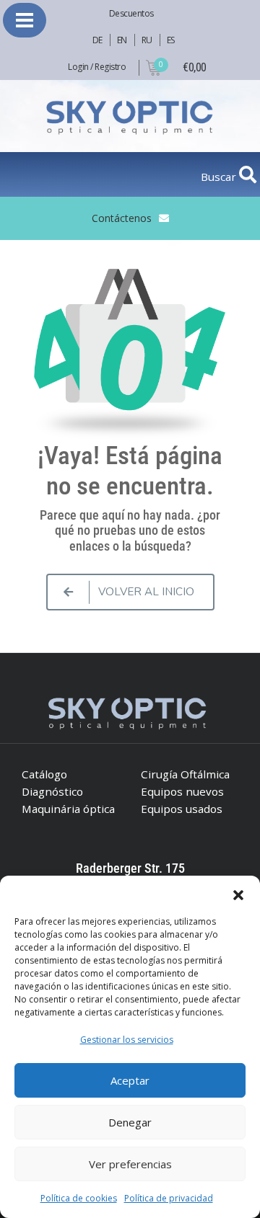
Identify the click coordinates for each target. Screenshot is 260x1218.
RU (147, 40)
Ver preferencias (130, 1164)
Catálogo (44, 774)
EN (122, 40)
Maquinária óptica (68, 808)
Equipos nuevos (182, 791)
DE (97, 40)
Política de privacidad (168, 1198)
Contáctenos (122, 218)
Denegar (130, 1122)
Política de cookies (78, 1198)
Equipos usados (181, 808)
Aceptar (130, 1080)
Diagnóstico (52, 791)
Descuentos (131, 13)
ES (171, 40)
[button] (238, 893)
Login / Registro (97, 67)
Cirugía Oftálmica (185, 774)
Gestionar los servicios (126, 1039)
